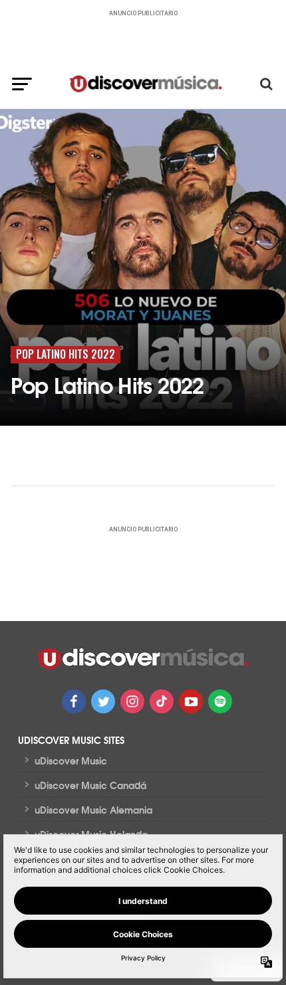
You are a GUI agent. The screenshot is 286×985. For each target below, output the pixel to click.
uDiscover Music (71, 760)
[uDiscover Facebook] (74, 701)
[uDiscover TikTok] (162, 701)
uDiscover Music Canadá (90, 785)
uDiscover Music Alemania (93, 809)
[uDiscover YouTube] (191, 701)
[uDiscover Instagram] (132, 701)
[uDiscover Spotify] (220, 701)
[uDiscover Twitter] (103, 701)
